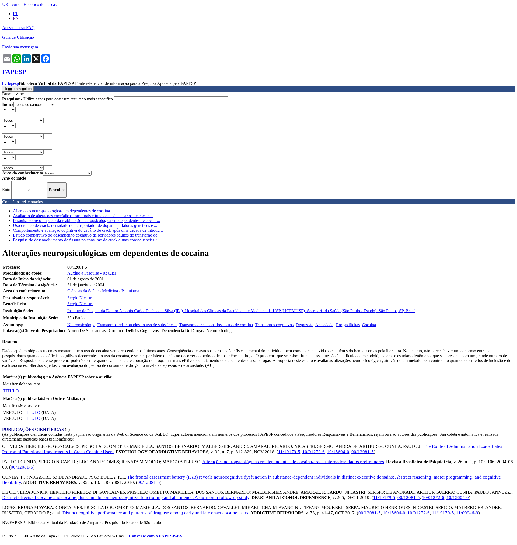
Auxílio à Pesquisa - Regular (91, 273)
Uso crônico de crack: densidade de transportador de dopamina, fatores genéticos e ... (85, 225)
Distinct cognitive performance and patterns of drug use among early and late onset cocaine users (155, 512)
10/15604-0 (338, 451)
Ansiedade (324, 324)
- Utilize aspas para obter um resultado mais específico (58, 99)
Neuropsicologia (81, 324)
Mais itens (11, 384)
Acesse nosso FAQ (18, 27)
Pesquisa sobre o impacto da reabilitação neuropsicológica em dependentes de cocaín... (86, 220)
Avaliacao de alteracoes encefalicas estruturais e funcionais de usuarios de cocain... (83, 215)
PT (15, 13)
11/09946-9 (467, 512)
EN (16, 18)
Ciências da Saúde (83, 291)
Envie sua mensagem (20, 47)
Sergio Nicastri (80, 298)
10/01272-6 (313, 451)
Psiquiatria (130, 291)
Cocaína (369, 324)
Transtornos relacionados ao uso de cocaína (216, 324)
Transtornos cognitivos (274, 324)
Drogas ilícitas (348, 324)
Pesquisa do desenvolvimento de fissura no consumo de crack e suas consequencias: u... (87, 240)
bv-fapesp (10, 83)
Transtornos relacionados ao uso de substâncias (137, 324)
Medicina (110, 291)
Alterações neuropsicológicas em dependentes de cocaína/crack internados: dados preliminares (293, 461)
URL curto (11, 4)
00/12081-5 (362, 451)
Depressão (304, 324)
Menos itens (30, 384)
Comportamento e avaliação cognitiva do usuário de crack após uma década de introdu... (88, 230)
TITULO (11, 391)
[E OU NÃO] (9, 109)
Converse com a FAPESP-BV (156, 536)
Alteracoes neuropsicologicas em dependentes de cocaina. (62, 211)
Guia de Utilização (18, 37)
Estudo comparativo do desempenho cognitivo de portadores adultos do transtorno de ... (87, 235)
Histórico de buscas (40, 4)
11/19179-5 (289, 451)
